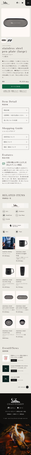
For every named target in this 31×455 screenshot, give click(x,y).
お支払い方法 (6, 91)
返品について (23, 91)
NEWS (14, 360)
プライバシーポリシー (10, 411)
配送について (14, 91)
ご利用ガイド (15, 414)
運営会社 (22, 414)
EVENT (14, 371)
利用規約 (9, 414)
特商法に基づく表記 (21, 411)
